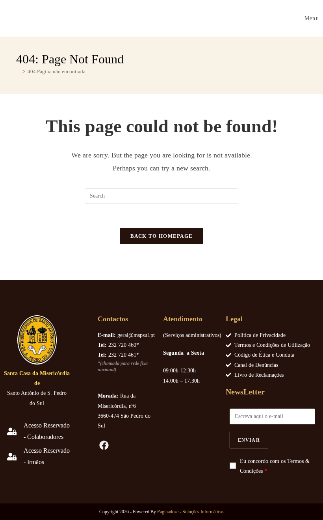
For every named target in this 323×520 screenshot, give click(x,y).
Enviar (249, 440)
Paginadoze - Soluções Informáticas (190, 511)
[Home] (18, 71)
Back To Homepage (161, 236)
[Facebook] (104, 445)
